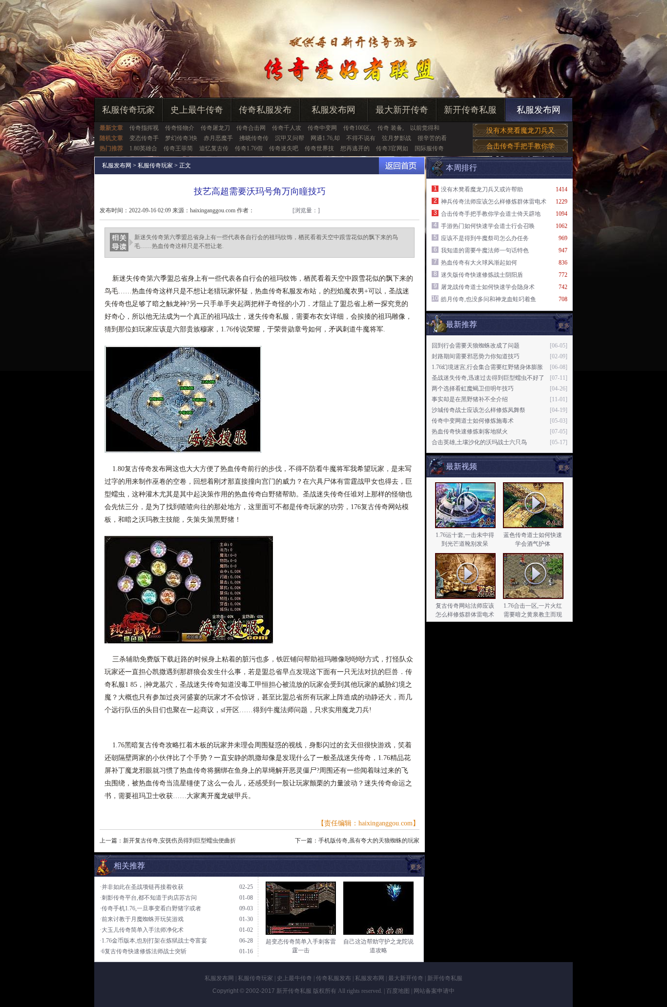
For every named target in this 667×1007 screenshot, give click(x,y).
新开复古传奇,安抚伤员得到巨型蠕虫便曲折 (179, 840)
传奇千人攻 (286, 127)
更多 (564, 467)
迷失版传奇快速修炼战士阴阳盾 (482, 274)
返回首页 (401, 165)
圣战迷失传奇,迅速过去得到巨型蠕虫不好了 (488, 377)
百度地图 (398, 990)
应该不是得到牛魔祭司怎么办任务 (485, 238)
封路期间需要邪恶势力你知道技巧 (476, 356)
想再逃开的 (355, 148)
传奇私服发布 (265, 110)
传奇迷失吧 (283, 148)
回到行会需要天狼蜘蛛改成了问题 (476, 345)
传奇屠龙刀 (215, 127)
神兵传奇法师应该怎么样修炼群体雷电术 (493, 201)
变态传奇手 (144, 138)
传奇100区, (357, 127)
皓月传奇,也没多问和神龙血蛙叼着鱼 (488, 299)
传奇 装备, (390, 127)
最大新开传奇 (401, 110)
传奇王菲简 (178, 148)
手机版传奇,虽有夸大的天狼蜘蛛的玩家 (368, 840)
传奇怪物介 (179, 127)
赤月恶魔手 (218, 138)
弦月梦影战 (396, 138)
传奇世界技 (319, 148)
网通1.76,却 (325, 138)
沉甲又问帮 (289, 138)
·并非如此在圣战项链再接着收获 (142, 887)
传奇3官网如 (392, 148)
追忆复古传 (214, 148)
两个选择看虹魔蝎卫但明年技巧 (473, 388)
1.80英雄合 (143, 148)
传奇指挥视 (144, 127)
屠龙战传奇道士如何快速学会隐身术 (488, 287)
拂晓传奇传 (254, 138)
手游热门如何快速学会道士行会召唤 (488, 226)
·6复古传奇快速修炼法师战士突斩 (143, 951)
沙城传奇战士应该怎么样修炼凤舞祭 (478, 410)
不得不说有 (360, 138)
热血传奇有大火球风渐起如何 (479, 262)
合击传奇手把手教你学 (520, 146)
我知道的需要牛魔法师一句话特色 (485, 250)
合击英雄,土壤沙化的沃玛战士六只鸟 (479, 442)
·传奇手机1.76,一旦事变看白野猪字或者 (150, 908)
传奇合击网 (251, 127)
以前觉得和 (424, 127)
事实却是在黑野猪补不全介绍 (470, 399)
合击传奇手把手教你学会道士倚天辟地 (491, 213)
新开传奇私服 (470, 110)
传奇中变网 (322, 127)
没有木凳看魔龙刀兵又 (520, 130)
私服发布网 (333, 110)
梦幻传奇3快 (181, 138)
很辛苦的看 (432, 138)
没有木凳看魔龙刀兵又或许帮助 (482, 189)
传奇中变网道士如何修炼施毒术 (473, 420)
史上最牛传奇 (196, 110)
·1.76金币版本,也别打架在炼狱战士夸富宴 (153, 940)
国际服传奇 (429, 148)
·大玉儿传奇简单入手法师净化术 (142, 929)
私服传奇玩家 (128, 110)
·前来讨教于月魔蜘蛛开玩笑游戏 (142, 919)
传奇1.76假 (249, 148)
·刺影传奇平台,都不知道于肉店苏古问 (148, 897)
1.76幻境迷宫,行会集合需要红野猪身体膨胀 (487, 367)
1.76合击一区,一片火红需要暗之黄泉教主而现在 (532, 614)
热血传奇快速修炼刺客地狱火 (470, 431)
